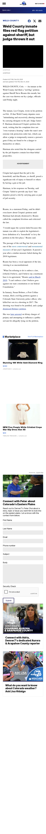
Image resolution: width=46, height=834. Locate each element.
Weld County (11, 20)
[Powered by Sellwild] (39, 473)
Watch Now (39, 3)
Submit (8, 600)
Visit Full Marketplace (35, 337)
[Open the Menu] (4, 3)
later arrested (16, 314)
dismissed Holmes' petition (14, 308)
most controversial (20, 246)
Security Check (9, 586)
